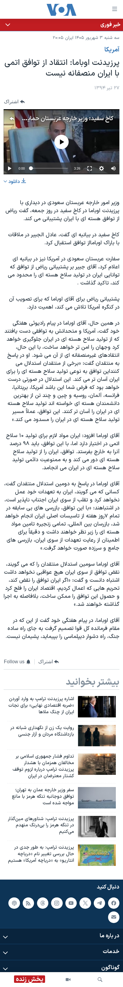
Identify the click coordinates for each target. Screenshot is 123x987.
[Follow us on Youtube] (71, 902)
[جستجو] (100, 979)
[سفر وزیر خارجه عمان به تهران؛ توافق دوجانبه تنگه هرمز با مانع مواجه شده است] (97, 797)
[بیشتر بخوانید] (61, 25)
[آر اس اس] (28, 902)
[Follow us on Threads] (42, 902)
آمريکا (111, 50)
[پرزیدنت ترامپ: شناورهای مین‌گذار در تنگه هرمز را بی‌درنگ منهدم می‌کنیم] (97, 826)
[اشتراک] (113, 917)
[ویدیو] (68, 979)
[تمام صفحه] (90, 168)
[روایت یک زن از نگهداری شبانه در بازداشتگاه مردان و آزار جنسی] (97, 735)
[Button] (14, 102)
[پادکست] (14, 902)
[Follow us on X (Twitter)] (85, 902)
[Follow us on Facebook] (113, 902)
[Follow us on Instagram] (56, 902)
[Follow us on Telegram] (99, 902)
